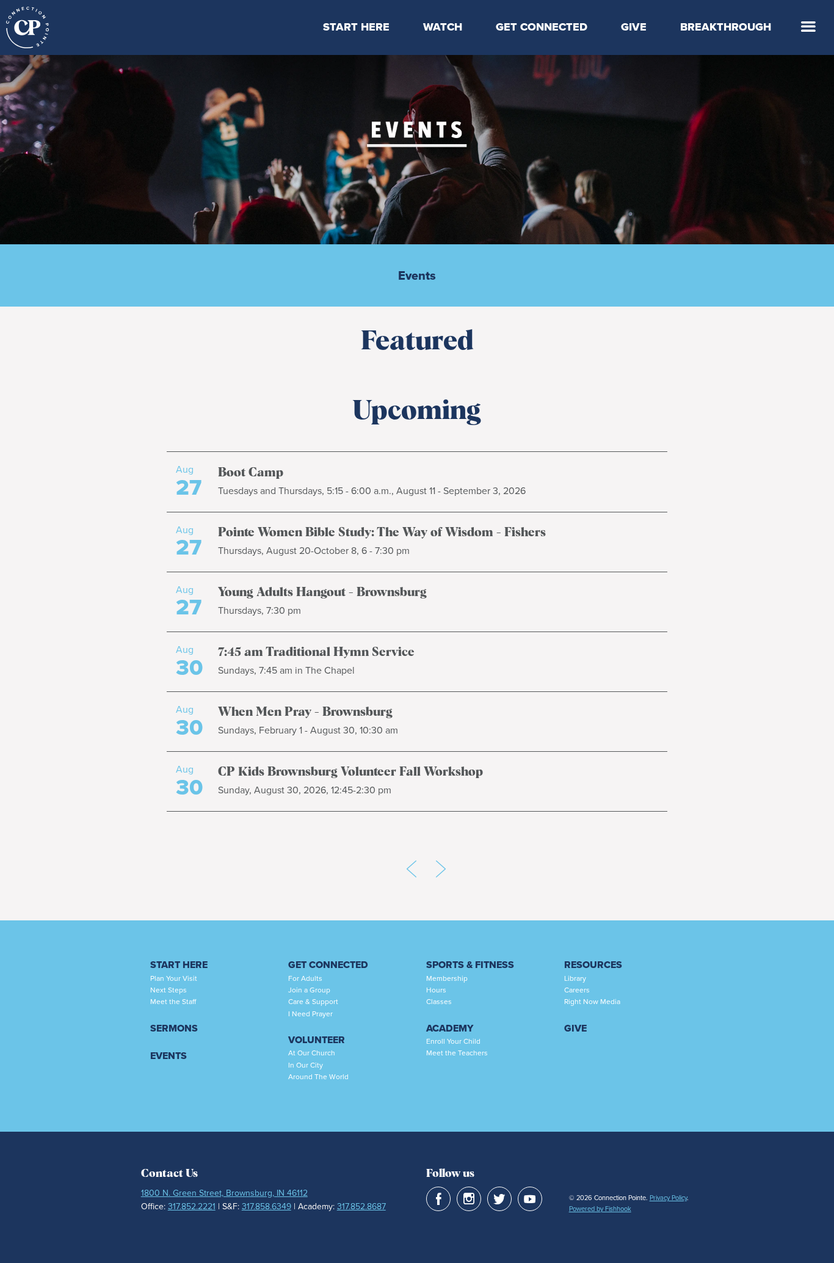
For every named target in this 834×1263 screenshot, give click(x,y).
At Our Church (311, 1052)
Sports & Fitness (470, 965)
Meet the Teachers (457, 1052)
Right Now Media (592, 1001)
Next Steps (168, 990)
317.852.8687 (361, 1206)
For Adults (305, 978)
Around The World (318, 1076)
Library (575, 978)
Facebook (438, 1199)
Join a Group (309, 990)
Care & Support (313, 1001)
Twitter (499, 1199)
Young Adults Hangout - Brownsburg (322, 592)
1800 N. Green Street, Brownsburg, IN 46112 (224, 1193)
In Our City (305, 1065)
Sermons (174, 1028)
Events (417, 275)
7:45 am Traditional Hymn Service (316, 652)
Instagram (469, 1199)
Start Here (356, 27)
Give (634, 27)
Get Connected (541, 27)
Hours (436, 990)
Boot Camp (250, 473)
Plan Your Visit (173, 978)
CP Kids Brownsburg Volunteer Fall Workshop (350, 772)
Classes (439, 1001)
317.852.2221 (192, 1206)
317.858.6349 (266, 1206)
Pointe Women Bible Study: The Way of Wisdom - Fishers (382, 532)
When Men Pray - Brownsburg (305, 712)
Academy (449, 1028)
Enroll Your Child (453, 1041)
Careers (577, 990)
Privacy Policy (668, 1198)
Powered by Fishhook (600, 1209)
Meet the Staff (173, 1001)
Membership (447, 978)
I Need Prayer (310, 1013)
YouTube (530, 1199)
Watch (442, 27)
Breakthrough (725, 27)
